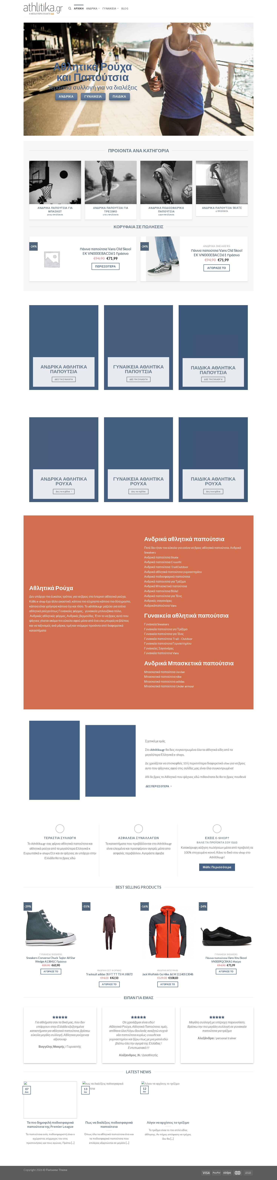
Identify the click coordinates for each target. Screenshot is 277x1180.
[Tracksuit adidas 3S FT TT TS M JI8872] (109, 932)
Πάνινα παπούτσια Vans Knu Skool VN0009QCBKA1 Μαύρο (226, 959)
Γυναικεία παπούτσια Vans (161, 653)
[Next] (247, 191)
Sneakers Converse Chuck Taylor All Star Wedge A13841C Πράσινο (50, 959)
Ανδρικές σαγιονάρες (158, 600)
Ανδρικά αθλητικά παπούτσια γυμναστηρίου (173, 572)
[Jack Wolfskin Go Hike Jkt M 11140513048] (167, 932)
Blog (124, 8)
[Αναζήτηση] (69, 8)
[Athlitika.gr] (43, 8)
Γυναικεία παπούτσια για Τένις (164, 634)
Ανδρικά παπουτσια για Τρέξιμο (165, 581)
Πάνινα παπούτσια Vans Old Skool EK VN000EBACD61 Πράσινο (105, 251)
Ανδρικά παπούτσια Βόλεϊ (161, 591)
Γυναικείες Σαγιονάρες (159, 648)
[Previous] (29, 191)
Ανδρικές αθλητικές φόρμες (48, 616)
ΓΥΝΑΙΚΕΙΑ (109, 8)
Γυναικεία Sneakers (156, 624)
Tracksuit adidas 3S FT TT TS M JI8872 (109, 974)
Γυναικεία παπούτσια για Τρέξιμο (165, 629)
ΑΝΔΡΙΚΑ (91, 8)
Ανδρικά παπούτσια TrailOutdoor (166, 567)
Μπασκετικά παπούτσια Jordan (164, 672)
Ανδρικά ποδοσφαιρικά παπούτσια (167, 576)
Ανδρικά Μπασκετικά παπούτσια (165, 586)
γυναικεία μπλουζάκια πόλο (103, 611)
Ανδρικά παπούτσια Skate (161, 557)
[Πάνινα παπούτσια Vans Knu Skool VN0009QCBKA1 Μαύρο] (226, 924)
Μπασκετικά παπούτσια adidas (164, 681)
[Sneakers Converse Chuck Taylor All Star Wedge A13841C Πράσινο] (51, 924)
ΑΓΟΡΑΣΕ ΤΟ (216, 268)
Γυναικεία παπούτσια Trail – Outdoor (168, 638)
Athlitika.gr (157, 749)
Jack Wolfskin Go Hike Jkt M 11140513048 (167, 974)
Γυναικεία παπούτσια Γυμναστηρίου (167, 643)
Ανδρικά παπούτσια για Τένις (163, 596)
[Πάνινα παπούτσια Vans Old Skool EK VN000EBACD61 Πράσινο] (51, 259)
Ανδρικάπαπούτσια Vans (160, 605)
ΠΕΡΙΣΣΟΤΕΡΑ (105, 266)
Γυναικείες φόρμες (71, 611)
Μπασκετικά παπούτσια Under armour (169, 686)
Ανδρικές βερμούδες (80, 616)
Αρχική (78, 8)
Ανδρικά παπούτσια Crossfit (162, 562)
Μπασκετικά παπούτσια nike (162, 676)
